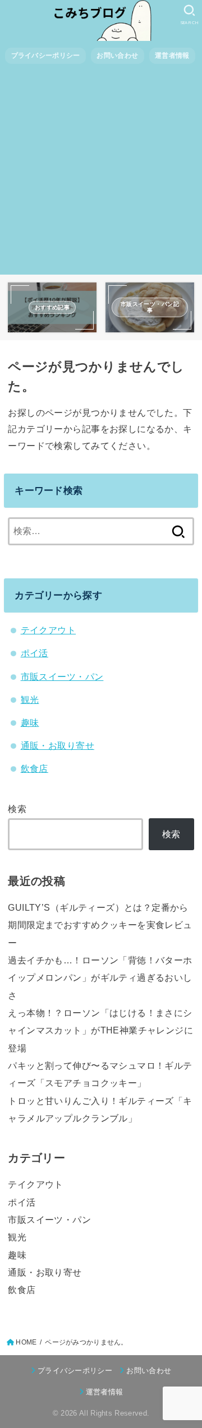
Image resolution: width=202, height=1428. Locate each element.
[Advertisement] (101, 174)
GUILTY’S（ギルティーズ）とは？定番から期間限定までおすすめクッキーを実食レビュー (100, 925)
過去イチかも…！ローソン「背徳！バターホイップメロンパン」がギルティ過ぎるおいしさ (100, 977)
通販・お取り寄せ (57, 745)
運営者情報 (172, 55)
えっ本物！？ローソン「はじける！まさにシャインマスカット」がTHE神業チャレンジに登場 (100, 1030)
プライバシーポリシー (45, 55)
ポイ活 (34, 653)
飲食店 (34, 768)
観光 (30, 699)
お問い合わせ (117, 55)
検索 (17, 809)
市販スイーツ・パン (62, 676)
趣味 (30, 722)
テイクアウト (48, 630)
